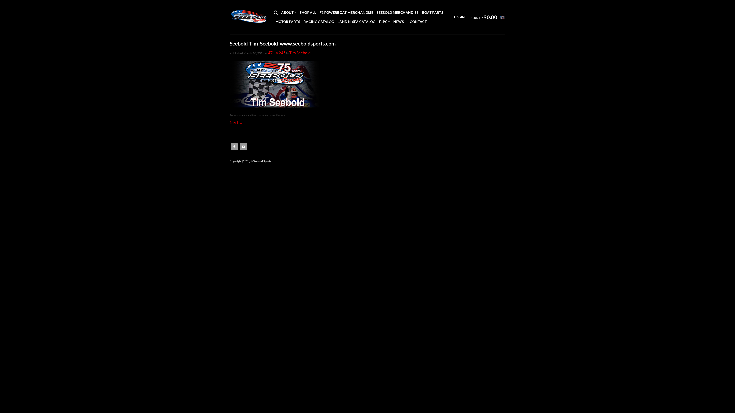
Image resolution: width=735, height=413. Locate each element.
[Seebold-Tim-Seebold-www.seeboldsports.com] (275, 83)
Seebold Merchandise (398, 13)
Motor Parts (287, 22)
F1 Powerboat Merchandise (346, 13)
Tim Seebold (300, 52)
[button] (459, 17)
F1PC (383, 22)
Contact (418, 22)
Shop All (308, 13)
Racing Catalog (319, 22)
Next (236, 122)
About (287, 13)
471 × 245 (277, 52)
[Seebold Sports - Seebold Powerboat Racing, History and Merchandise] (249, 17)
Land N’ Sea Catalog (357, 22)
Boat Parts (432, 13)
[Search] (276, 12)
